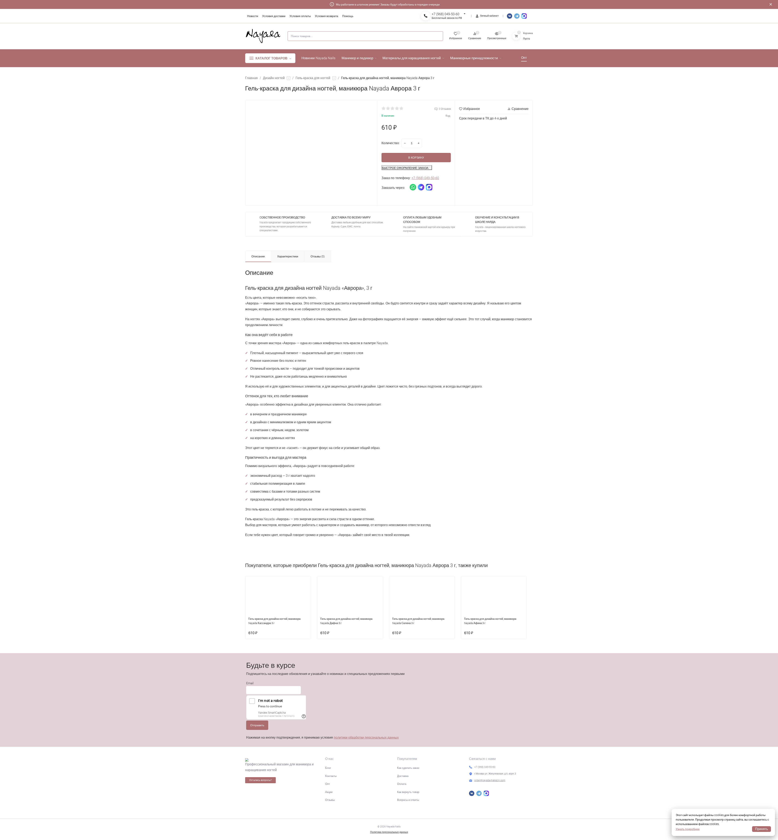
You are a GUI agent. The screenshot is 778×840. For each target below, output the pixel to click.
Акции (328, 792)
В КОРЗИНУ (416, 157)
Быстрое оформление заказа (405, 168)
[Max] (524, 16)
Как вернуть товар (408, 792)
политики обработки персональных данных (366, 737)
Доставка (402, 776)
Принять (761, 829)
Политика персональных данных (389, 832)
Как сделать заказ (408, 767)
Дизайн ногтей (274, 78)
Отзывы (330, 799)
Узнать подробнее (688, 829)
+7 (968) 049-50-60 (445, 14)
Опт (327, 783)
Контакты (331, 776)
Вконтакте (509, 16)
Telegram (516, 16)
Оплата (401, 783)
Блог (328, 767)
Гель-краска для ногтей (313, 78)
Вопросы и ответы (408, 799)
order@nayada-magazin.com (489, 780)
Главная (251, 78)
